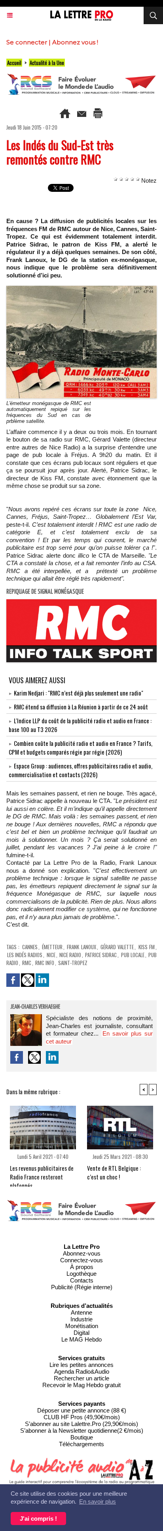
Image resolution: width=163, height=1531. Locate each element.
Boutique (81, 1437)
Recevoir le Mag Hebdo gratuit (81, 1385)
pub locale (132, 955)
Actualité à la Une (47, 63)
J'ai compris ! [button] (38, 1518)
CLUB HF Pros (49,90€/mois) (82, 1417)
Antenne (81, 1312)
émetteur (52, 947)
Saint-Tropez (72, 963)
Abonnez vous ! (75, 42)
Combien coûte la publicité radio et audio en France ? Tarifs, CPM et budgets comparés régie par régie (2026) (80, 747)
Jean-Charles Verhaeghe (35, 1007)
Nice (51, 955)
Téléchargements (81, 1444)
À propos (81, 1266)
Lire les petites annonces (81, 1364)
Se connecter (26, 42)
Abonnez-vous (81, 1253)
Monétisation (81, 1326)
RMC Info (44, 963)
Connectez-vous (81, 1260)
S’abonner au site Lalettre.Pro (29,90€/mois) (81, 1423)
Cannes (30, 947)
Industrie (81, 1319)
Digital (81, 1332)
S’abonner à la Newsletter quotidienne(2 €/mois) (81, 1430)
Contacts (81, 1280)
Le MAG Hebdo (81, 1339)
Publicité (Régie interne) (81, 1287)
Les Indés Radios (24, 955)
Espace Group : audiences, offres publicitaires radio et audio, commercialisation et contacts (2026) (80, 770)
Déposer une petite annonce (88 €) (81, 1410)
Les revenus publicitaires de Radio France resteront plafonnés (42, 1173)
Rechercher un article (81, 1378)
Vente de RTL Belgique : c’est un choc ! (114, 1172)
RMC (26, 963)
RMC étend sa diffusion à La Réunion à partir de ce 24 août (81, 706)
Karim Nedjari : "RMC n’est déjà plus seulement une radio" (78, 692)
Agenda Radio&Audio (81, 1371)
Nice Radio (70, 955)
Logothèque (81, 1273)
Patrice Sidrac (101, 955)
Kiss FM (146, 947)
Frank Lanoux (81, 947)
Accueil (14, 63)
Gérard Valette (117, 947)
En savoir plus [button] (97, 1501)
